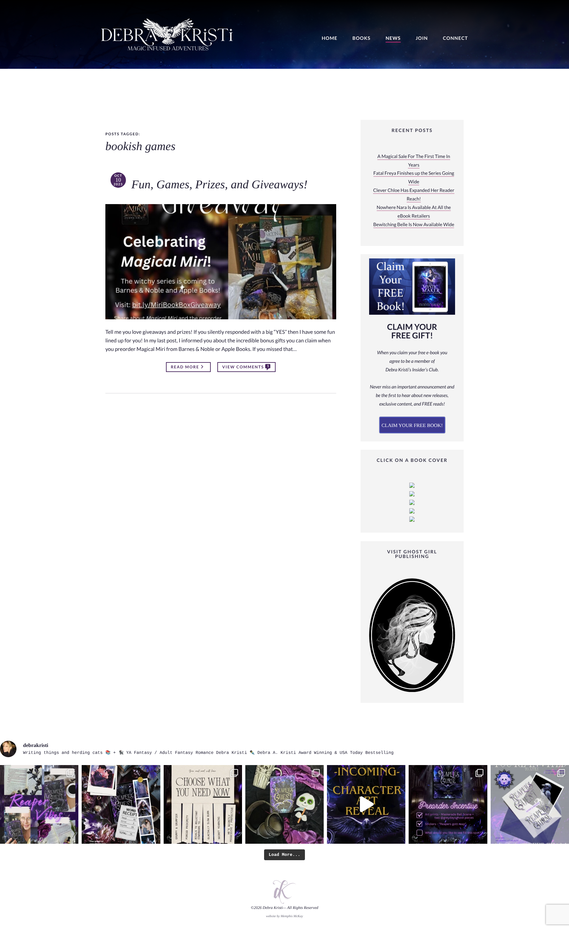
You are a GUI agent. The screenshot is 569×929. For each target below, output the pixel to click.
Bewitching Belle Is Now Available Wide (413, 224)
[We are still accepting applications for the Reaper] (530, 804)
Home (330, 38)
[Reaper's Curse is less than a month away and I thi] (448, 804)
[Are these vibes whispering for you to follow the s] (39, 804)
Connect (455, 38)
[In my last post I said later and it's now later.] (366, 804)
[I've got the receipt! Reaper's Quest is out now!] (121, 804)
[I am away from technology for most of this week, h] (203, 804)
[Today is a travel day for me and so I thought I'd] (284, 804)
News (393, 38)
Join (422, 38)
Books (361, 38)
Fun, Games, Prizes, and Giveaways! (219, 184)
